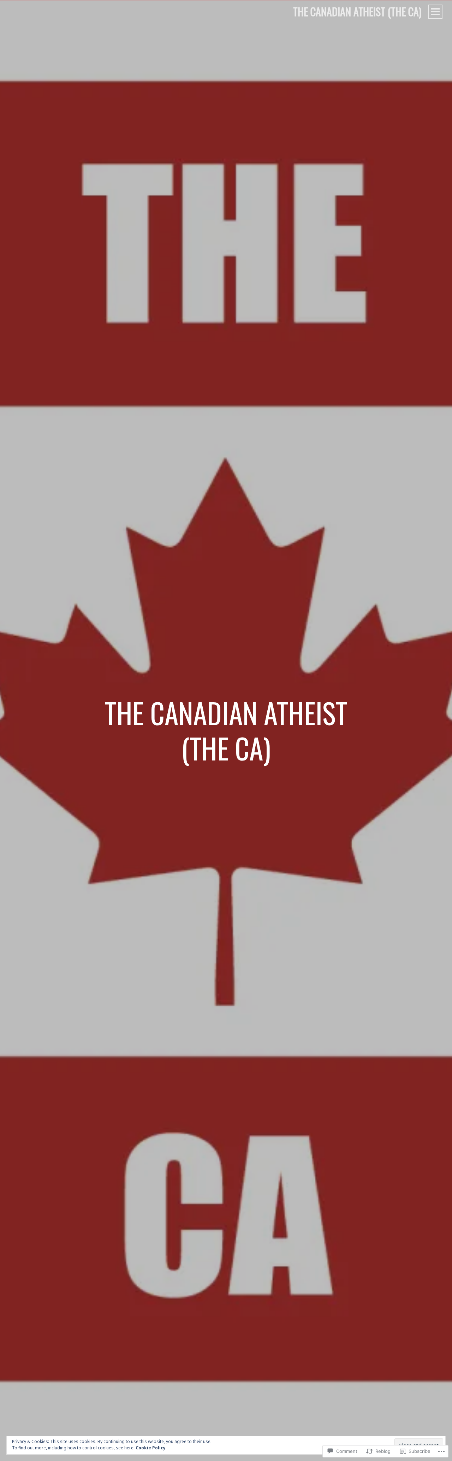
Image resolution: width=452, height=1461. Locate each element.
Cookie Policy (151, 1448)
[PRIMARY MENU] (435, 12)
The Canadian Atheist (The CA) (357, 11)
